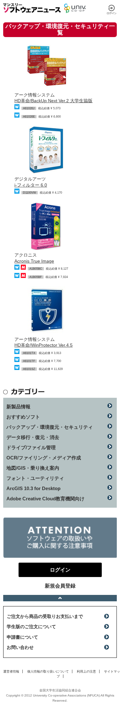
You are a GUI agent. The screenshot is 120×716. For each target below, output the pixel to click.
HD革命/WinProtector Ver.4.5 (43, 345)
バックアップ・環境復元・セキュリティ (49, 427)
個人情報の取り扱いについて (48, 671)
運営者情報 (11, 671)
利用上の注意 (86, 671)
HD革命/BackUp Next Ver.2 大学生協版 (53, 100)
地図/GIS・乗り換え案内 (32, 468)
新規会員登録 (60, 586)
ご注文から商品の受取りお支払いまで (45, 616)
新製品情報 (18, 406)
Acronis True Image (34, 261)
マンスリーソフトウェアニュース (32, 8)
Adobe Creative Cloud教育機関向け (45, 498)
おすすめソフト (23, 417)
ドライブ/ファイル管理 (31, 447)
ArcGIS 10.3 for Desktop (33, 488)
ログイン (111, 9)
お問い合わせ (20, 647)
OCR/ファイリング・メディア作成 (43, 457)
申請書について (22, 637)
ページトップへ (60, 598)
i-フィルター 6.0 (30, 185)
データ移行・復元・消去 (32, 437)
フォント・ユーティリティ (35, 478)
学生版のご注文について (31, 626)
